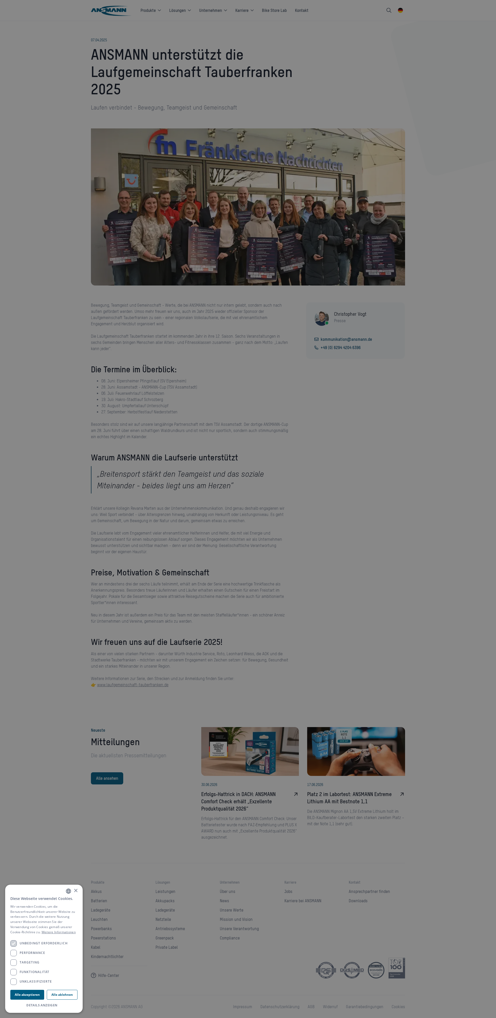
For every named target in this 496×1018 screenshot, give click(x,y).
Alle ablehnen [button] (62, 994)
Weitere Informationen (59, 932)
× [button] (76, 891)
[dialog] (44, 949)
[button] (44, 1005)
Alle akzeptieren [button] (27, 994)
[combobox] (68, 891)
